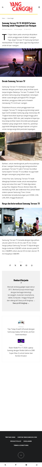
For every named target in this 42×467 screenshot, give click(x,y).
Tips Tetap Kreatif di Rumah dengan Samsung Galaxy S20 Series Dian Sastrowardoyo (21, 331)
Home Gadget (18, 29)
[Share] (32, 265)
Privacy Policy (15, 441)
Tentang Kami (10, 437)
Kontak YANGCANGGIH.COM (27, 437)
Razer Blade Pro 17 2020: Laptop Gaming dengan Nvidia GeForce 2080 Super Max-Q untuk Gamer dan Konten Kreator (21, 350)
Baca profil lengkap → (21, 303)
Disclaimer (28, 441)
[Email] (26, 265)
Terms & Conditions (21, 445)
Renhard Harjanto (7, 29)
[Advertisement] (21, 401)
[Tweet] (15, 265)
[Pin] (21, 265)
